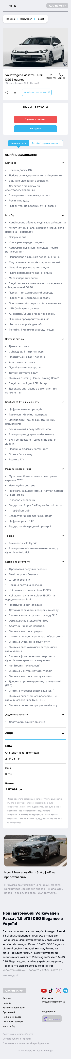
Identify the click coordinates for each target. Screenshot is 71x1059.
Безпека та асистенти (17, 561)
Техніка (9, 535)
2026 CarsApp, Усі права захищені (35, 1050)
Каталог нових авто (14, 1007)
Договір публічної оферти (17, 1038)
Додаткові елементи (16, 714)
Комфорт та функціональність (22, 402)
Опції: (9, 733)
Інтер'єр (9, 215)
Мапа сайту (9, 1026)
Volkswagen (25, 19)
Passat (40, 19)
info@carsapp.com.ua (53, 1001)
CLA (40, 892)
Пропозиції (9, 1012)
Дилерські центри (13, 1021)
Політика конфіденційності (18, 1034)
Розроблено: (49, 1011)
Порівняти (51, 78)
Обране (61, 78)
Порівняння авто (12, 1017)
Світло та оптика (14, 339)
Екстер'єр (10, 162)
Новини (7, 1003)
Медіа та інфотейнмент (18, 469)
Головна (10, 19)
